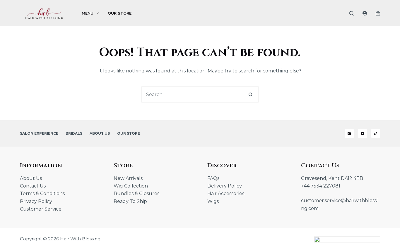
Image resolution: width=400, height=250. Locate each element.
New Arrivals (128, 178)
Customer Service (40, 209)
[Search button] (250, 94)
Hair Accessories (225, 193)
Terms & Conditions (42, 193)
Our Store (128, 133)
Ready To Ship (130, 201)
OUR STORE (119, 13)
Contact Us (33, 186)
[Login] (365, 13)
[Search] (351, 13)
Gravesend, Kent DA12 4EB (332, 178)
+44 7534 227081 (320, 186)
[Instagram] (349, 133)
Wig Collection (131, 186)
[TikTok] (375, 133)
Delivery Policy (224, 186)
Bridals (74, 133)
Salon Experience (39, 133)
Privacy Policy (36, 201)
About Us (100, 133)
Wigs (213, 201)
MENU (87, 13)
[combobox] (192, 94)
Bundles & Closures (136, 193)
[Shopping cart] (378, 13)
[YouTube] (362, 133)
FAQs (213, 178)
